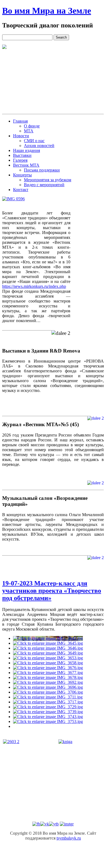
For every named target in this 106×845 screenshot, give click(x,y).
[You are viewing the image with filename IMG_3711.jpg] (48, 697)
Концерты (22, 175)
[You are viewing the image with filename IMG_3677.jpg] (48, 672)
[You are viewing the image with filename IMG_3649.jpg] (48, 653)
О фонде (32, 126)
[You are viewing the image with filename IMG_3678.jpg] (48, 677)
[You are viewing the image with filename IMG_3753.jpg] (48, 721)
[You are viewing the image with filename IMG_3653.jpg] (48, 658)
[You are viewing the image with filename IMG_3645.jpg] (48, 643)
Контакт (20, 189)
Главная (20, 121)
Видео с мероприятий (44, 184)
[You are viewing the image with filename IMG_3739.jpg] (48, 711)
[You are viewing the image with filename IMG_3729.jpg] (48, 706)
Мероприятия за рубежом (47, 179)
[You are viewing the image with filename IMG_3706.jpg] (48, 692)
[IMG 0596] (13, 199)
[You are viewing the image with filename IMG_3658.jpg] (48, 662)
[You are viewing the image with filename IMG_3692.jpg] (48, 682)
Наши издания (26, 150)
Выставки (22, 155)
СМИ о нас (34, 140)
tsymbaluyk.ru (69, 838)
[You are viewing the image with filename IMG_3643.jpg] (48, 638)
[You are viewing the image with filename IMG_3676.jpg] (48, 667)
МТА (28, 131)
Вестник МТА (26, 165)
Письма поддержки (42, 170)
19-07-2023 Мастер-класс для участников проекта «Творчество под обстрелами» (51, 590)
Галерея (20, 160)
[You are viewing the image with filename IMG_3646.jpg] (48, 648)
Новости (21, 135)
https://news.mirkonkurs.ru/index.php (34, 286)
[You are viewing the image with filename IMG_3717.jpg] (48, 702)
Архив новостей (39, 145)
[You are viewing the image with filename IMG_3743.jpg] (48, 716)
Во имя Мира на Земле (46, 10)
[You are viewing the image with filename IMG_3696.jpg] (48, 687)
